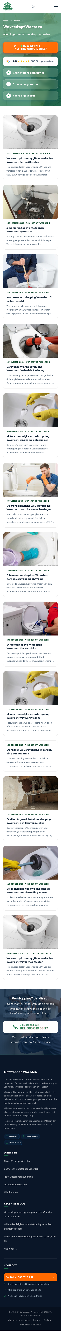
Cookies (47, 1320)
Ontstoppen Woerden (29, 1311)
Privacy (36, 1320)
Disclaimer (25, 1324)
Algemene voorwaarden (19, 1320)
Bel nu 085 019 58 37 (21, 1277)
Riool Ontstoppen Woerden (18, 1177)
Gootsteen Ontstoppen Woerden (21, 1169)
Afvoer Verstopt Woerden (17, 1161)
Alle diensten (11, 1192)
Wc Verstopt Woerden (15, 1184)
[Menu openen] (56, 6)
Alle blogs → (10, 1249)
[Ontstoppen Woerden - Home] (8, 6)
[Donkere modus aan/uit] (33, 6)
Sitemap (37, 1324)
